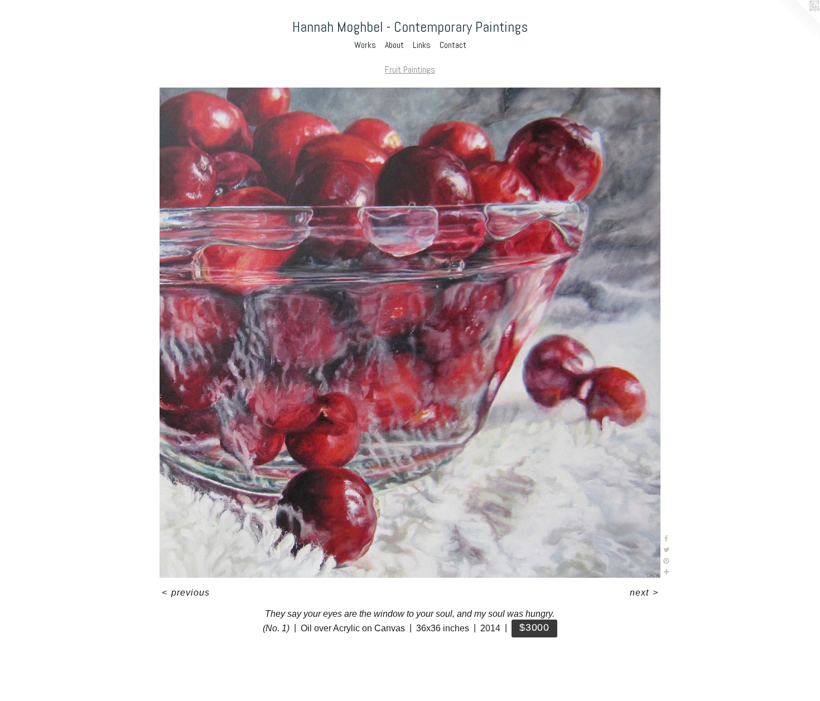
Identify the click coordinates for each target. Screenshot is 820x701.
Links (422, 45)
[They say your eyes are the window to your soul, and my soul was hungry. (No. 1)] (410, 333)
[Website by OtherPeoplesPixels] (797, 22)
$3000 (534, 627)
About (394, 45)
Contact (453, 45)
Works (365, 45)
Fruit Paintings (410, 69)
